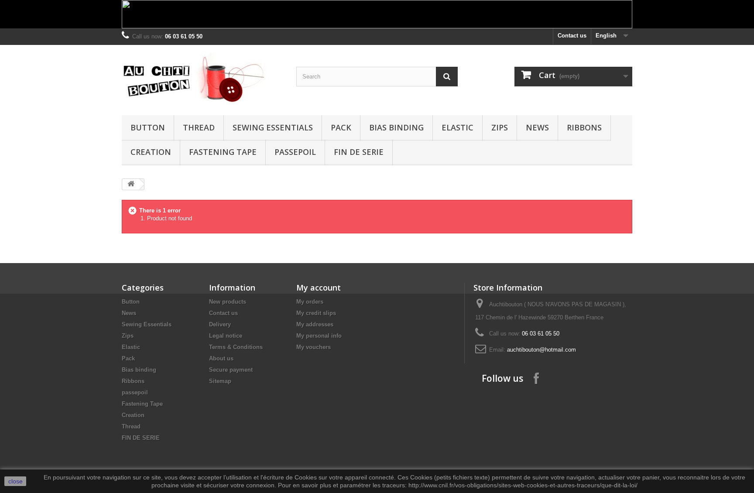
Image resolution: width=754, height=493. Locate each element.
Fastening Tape (223, 152)
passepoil (295, 152)
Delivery (220, 324)
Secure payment (231, 369)
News (537, 127)
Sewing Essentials (273, 127)
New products (227, 301)
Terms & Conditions (236, 347)
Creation (150, 152)
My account (318, 287)
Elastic (457, 127)
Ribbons (584, 127)
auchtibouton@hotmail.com (541, 349)
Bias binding (396, 127)
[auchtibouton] (202, 77)
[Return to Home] (131, 184)
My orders (309, 301)
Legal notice (225, 335)
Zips (499, 127)
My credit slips (316, 313)
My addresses (314, 324)
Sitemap (220, 381)
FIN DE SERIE (359, 152)
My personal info (319, 335)
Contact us (572, 35)
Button (147, 127)
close (15, 481)
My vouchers (313, 347)
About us (221, 358)
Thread (199, 127)
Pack (341, 127)
